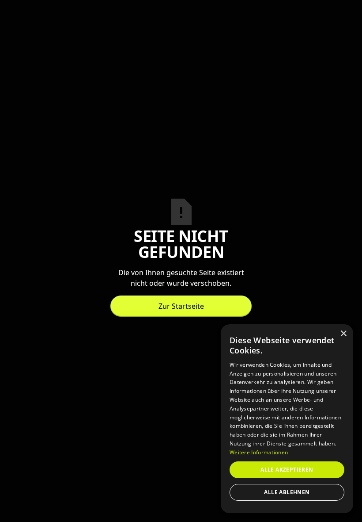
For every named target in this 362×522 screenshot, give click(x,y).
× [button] (343, 333)
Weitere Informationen (259, 452)
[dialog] (287, 418)
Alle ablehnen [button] (286, 492)
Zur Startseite (181, 306)
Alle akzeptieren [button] (286, 469)
